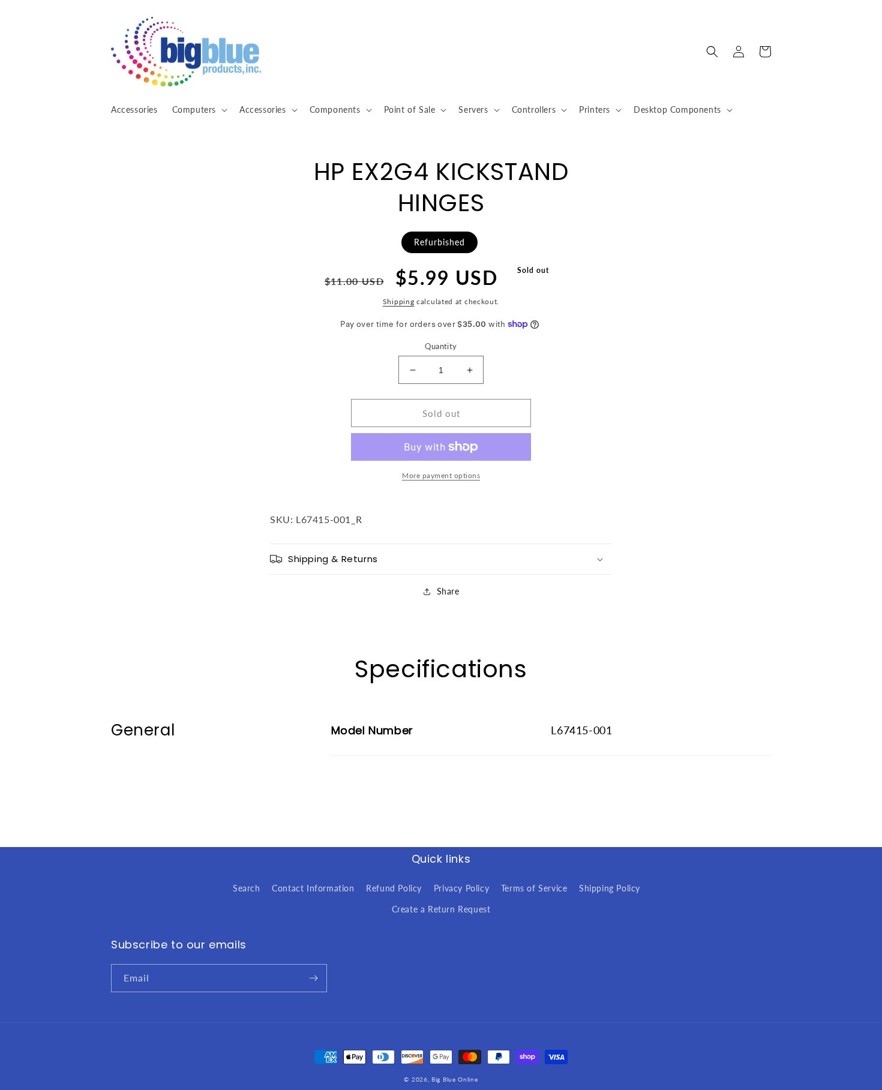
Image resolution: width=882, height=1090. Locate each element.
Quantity (441, 346)
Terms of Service (534, 888)
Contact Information (313, 888)
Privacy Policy (461, 888)
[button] (198, 109)
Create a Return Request (441, 909)
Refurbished (439, 242)
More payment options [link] (441, 475)
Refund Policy (394, 888)
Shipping (399, 301)
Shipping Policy (609, 888)
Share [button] (448, 591)
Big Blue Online (454, 1079)
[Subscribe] (313, 978)
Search (246, 888)
